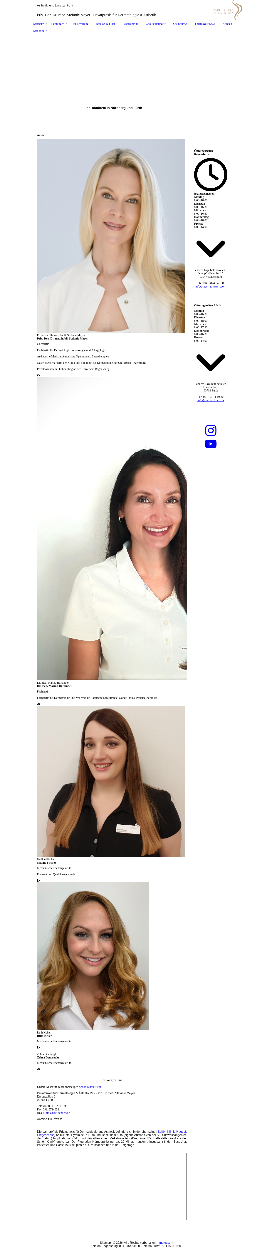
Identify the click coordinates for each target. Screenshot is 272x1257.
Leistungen (57, 23)
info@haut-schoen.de (57, 1112)
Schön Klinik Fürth (90, 1086)
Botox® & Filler (105, 23)
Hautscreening (80, 23)
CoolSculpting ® (156, 23)
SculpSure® (180, 23)
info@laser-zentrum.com (210, 286)
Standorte (38, 30)
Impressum (166, 1242)
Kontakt (227, 23)
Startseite (38, 23)
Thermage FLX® (205, 23)
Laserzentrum (130, 23)
